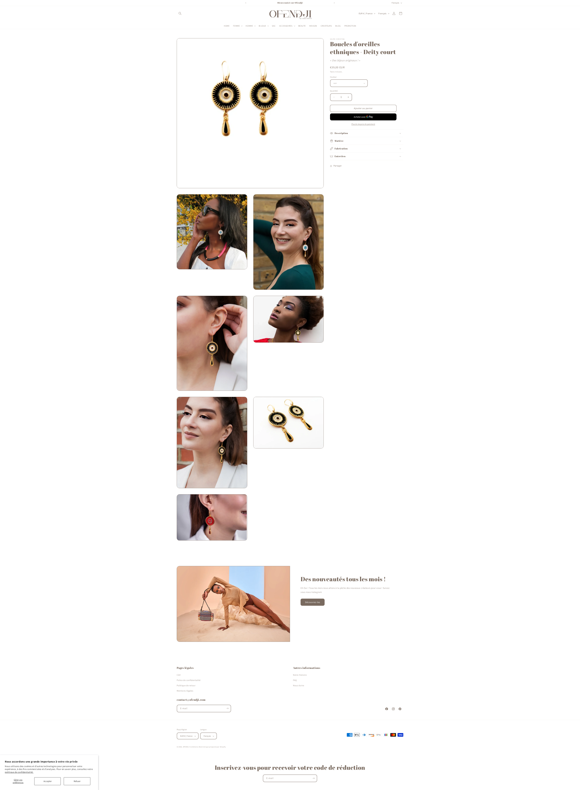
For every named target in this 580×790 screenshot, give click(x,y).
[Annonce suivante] (334, 3)
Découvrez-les (312, 602)
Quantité (334, 91)
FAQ (295, 680)
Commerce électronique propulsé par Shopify (208, 747)
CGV (179, 674)
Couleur (333, 77)
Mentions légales (185, 690)
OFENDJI (186, 747)
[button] (180, 13)
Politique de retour (186, 685)
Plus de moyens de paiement (363, 124)
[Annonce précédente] (245, 3)
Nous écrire (298, 685)
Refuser (77, 781)
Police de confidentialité (189, 680)
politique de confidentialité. (19, 772)
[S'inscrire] (227, 708)
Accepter (48, 781)
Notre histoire (300, 674)
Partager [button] (338, 165)
